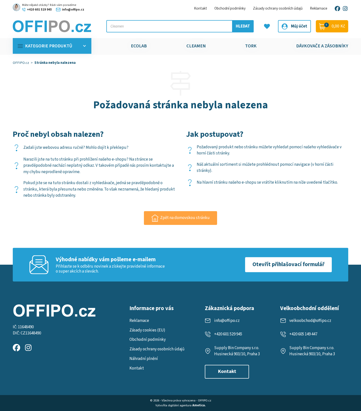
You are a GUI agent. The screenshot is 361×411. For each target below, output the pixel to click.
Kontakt (200, 8)
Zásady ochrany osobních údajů (278, 8)
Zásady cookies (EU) (147, 330)
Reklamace (318, 8)
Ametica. (199, 405)
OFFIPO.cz (21, 62)
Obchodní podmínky (230, 8)
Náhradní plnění (143, 359)
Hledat (243, 26)
